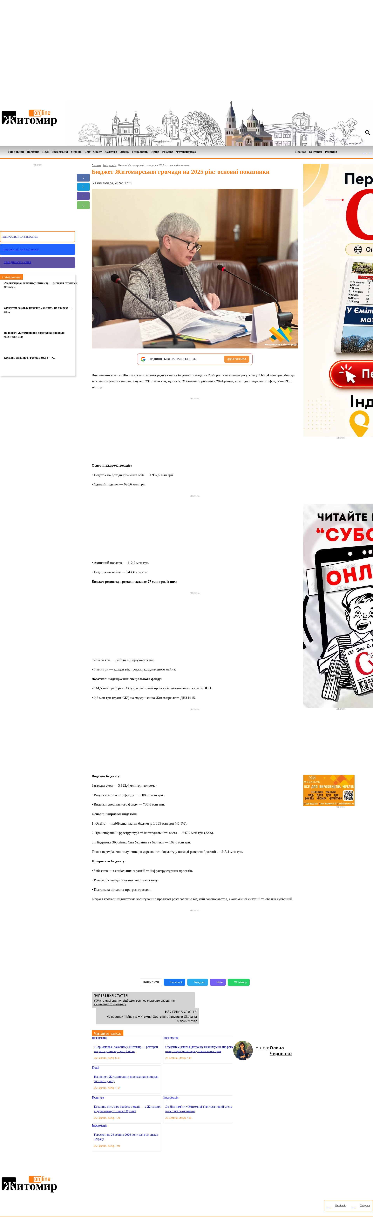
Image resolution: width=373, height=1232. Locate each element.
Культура (98, 1097)
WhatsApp (240, 982)
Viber (220, 982)
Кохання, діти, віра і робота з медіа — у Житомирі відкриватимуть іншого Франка (127, 1109)
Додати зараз (236, 359)
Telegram (199, 982)
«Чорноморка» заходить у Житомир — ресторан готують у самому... (40, 285)
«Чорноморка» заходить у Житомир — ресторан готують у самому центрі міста (126, 1049)
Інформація (109, 165)
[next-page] (238, 1038)
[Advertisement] (37, 195)
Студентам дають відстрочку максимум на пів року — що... (38, 309)
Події (95, 1067)
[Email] (83, 214)
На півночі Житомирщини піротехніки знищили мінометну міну (34, 334)
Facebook (176, 982)
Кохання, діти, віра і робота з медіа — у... (30, 357)
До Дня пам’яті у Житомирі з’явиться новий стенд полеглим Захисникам (198, 1109)
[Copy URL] (83, 223)
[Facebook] (364, 152)
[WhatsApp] (83, 205)
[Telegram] (370, 152)
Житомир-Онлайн (32, 1225)
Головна (96, 165)
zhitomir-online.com (165, 1225)
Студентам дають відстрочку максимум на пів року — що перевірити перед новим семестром (199, 1049)
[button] (367, 132)
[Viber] (83, 196)
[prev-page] (234, 1038)
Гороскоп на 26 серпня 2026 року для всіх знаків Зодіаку (126, 1137)
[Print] (83, 232)
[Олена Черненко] (244, 1050)
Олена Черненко (281, 1050)
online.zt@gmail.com (214, 1225)
